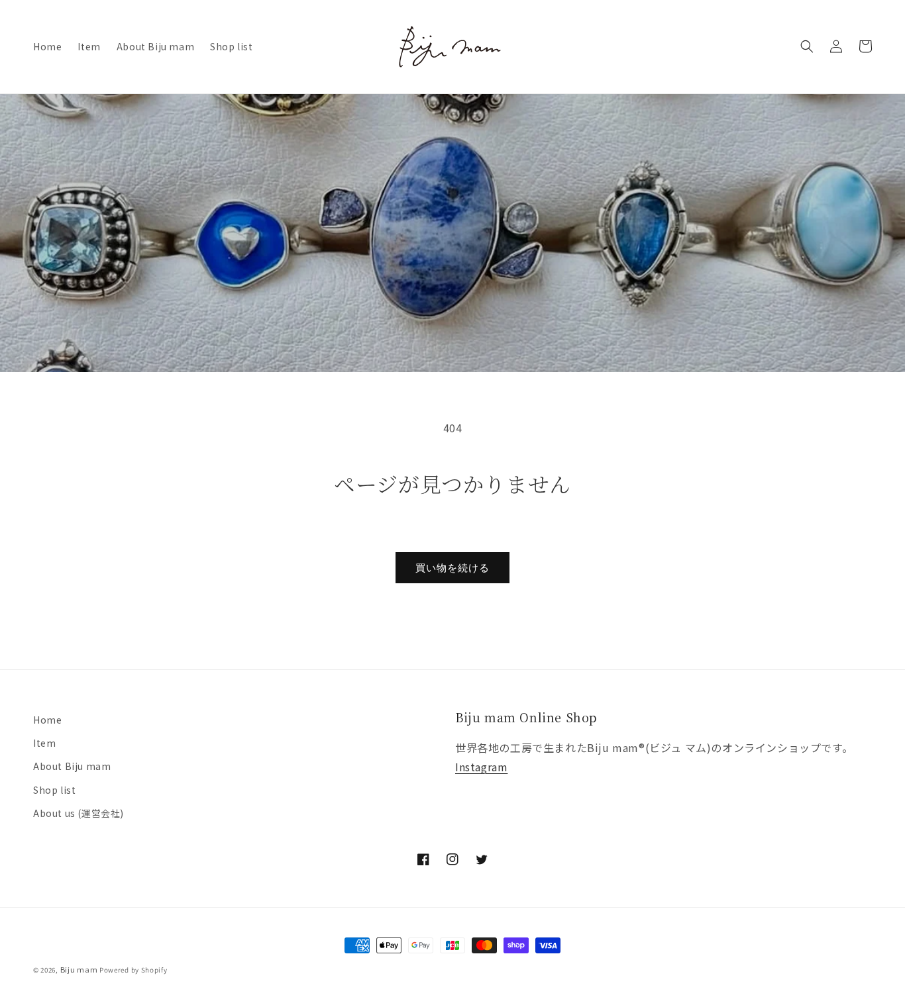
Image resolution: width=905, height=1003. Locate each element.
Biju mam (79, 969)
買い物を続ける (452, 567)
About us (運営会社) (78, 813)
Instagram (481, 767)
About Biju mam (72, 766)
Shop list (54, 789)
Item (44, 742)
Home (47, 719)
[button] (807, 46)
